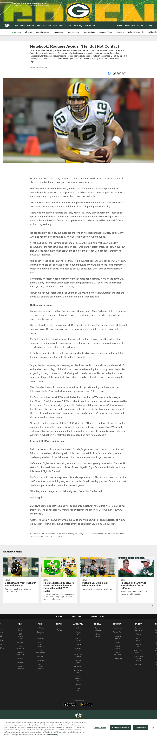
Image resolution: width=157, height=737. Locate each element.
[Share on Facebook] (109, 74)
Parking (78, 644)
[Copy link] (123, 73)
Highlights (40, 628)
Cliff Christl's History (20, 636)
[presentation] (153, 606)
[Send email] (119, 74)
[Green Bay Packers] (78, 716)
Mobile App (20, 662)
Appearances (117, 628)
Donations (117, 642)
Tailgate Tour (117, 632)
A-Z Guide (78, 628)
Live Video (40, 638)
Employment (78, 666)
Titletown (78, 685)
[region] (78, 728)
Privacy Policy (52, 734)
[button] (75, 606)
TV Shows (40, 660)
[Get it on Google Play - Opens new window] (86, 706)
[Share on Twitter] (114, 74)
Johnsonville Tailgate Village (138, 658)
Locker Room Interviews (40, 644)
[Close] (153, 727)
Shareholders (117, 658)
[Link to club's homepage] (7, 25)
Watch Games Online (40, 666)
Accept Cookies (140, 728)
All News (20, 658)
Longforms (20, 642)
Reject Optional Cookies (120, 728)
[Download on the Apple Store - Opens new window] (70, 705)
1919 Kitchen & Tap (78, 679)
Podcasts (40, 656)
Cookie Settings (100, 728)
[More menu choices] (94, 26)
